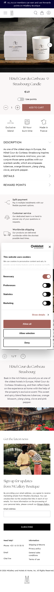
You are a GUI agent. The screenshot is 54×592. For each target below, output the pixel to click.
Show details (38, 314)
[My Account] (48, 13)
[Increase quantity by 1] (17, 107)
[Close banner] (50, 247)
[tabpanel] (27, 160)
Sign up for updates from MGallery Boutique (22, 483)
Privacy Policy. (43, 504)
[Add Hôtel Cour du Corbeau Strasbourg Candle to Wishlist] (48, 79)
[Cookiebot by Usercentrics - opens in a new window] (32, 247)
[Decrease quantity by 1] (5, 107)
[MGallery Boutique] (18, 12)
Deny (27, 342)
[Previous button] (4, 356)
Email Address (10, 509)
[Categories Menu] (5, 12)
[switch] (46, 285)
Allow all (27, 324)
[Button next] (50, 45)
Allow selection (27, 333)
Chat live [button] (7, 558)
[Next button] (23, 356)
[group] (27, 44)
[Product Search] (35, 13)
